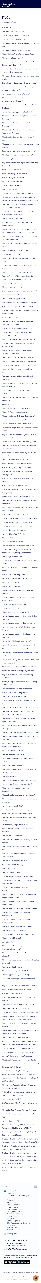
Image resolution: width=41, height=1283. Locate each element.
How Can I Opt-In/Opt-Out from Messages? (17, 1048)
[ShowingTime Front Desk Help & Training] (9, 4)
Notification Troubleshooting (12, 865)
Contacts (10, 1198)
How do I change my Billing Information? (16, 467)
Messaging (11, 1216)
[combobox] (19, 1186)
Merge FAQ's (6, 404)
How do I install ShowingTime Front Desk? (17, 784)
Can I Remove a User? (9, 776)
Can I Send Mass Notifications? (13, 31)
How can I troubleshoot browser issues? (16, 641)
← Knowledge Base (9, 22)
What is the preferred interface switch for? (17, 408)
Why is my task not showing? (12, 287)
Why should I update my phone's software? (17, 155)
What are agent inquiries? (11, 586)
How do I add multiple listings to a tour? (16, 693)
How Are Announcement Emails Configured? (17, 1052)
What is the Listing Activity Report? (14, 174)
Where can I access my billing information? (17, 926)
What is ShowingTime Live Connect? (15, 649)
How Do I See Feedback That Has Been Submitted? (20, 1012)
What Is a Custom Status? (11, 582)
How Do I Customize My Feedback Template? (18, 193)
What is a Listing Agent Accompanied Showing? (18, 272)
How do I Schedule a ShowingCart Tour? (16, 420)
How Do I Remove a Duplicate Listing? (15, 1071)
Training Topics (12, 1227)
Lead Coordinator (13, 1209)
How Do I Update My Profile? (12, 993)
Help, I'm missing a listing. (11, 872)
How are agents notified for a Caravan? (16, 94)
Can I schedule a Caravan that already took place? (19, 83)
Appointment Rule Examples (12, 967)
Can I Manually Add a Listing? (12, 542)
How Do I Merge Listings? (11, 254)
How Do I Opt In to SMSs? (11, 1121)
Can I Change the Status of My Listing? (16, 1008)
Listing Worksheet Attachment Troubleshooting (19, 1056)
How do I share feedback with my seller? (16, 35)
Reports (10, 1225)
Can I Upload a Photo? (10, 868)
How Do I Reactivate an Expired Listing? (16, 810)
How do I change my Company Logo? (15, 530)
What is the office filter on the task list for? (17, 464)
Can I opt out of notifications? (12, 836)
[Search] (35, 1186)
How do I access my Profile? (11, 608)
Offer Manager (12, 1221)
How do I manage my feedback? (13, 185)
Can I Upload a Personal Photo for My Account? (19, 357)
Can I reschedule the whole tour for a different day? (20, 707)
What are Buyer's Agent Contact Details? (16, 971)
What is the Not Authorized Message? (15, 612)
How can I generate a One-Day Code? (15, 514)
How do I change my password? (13, 178)
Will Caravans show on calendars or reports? (18, 50)
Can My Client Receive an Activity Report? (16, 1037)
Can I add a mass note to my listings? (15, 930)
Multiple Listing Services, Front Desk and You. (18, 496)
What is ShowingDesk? (10, 189)
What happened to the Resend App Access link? (19, 667)
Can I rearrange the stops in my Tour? (15, 696)
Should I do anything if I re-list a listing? (16, 825)
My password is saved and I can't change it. (17, 578)
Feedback (10, 1202)
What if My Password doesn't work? (14, 412)
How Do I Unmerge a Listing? (12, 806)
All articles (10, 1230)
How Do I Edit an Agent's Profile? (13, 534)
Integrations (11, 1207)
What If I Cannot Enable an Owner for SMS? (17, 990)
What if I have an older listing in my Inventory (18, 671)
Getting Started (12, 1205)
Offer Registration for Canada (17, 1223)
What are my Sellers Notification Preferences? (18, 416)
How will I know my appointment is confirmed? (18, 645)
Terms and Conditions (17, 1272)
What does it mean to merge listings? (15, 250)
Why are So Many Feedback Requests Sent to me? (19, 1110)
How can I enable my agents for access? (16, 485)
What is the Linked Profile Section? (14, 750)
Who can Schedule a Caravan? (12, 58)
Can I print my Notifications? (12, 159)
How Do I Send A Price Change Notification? (17, 526)
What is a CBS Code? (9, 538)
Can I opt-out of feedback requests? (15, 861)
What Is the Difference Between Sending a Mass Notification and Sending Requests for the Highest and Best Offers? (20, 1078)
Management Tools (14, 1214)
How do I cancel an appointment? (14, 299)
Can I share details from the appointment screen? (19, 908)
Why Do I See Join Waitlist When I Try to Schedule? (20, 986)
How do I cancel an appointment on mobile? (17, 328)
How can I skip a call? (9, 283)
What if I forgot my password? (12, 181)
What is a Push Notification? (12, 170)
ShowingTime (12, 1234)
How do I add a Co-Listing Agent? (13, 575)
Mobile (9, 1218)
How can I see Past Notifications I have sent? (18, 546)
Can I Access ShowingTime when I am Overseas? (19, 780)
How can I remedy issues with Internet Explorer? (19, 623)
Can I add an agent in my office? (13, 754)
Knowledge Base (13, 1191)
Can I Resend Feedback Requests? (14, 218)
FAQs (9, 1200)
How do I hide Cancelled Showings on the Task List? (20, 518)
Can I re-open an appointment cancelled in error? (19, 291)
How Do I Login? (8, 27)
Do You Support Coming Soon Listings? (16, 975)
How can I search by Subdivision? (13, 295)
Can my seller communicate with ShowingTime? (19, 442)
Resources (10, 1193)
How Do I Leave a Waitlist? (11, 1099)
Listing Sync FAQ (8, 942)
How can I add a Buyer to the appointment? (17, 306)
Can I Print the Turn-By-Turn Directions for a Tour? (20, 732)
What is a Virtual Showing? (11, 938)
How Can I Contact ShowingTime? (14, 39)
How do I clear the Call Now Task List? (15, 460)
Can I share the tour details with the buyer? (17, 424)
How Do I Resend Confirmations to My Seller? (18, 876)
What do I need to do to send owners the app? (18, 795)
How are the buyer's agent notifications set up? (19, 303)
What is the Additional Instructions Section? (17, 814)
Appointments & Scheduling (17, 1195)
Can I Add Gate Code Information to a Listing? (18, 1004)
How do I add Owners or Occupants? (15, 604)
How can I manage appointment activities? (17, 112)
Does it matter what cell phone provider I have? (19, 151)
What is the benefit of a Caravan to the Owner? (18, 54)
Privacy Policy (6, 1272)
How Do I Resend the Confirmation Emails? (17, 522)
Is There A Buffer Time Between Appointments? (19, 934)
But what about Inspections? (12, 317)
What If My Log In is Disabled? (12, 765)
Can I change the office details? (13, 557)
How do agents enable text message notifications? (20, 365)
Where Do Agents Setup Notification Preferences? (20, 361)
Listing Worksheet (13, 1211)
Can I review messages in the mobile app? (17, 689)
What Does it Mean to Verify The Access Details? (19, 1060)
